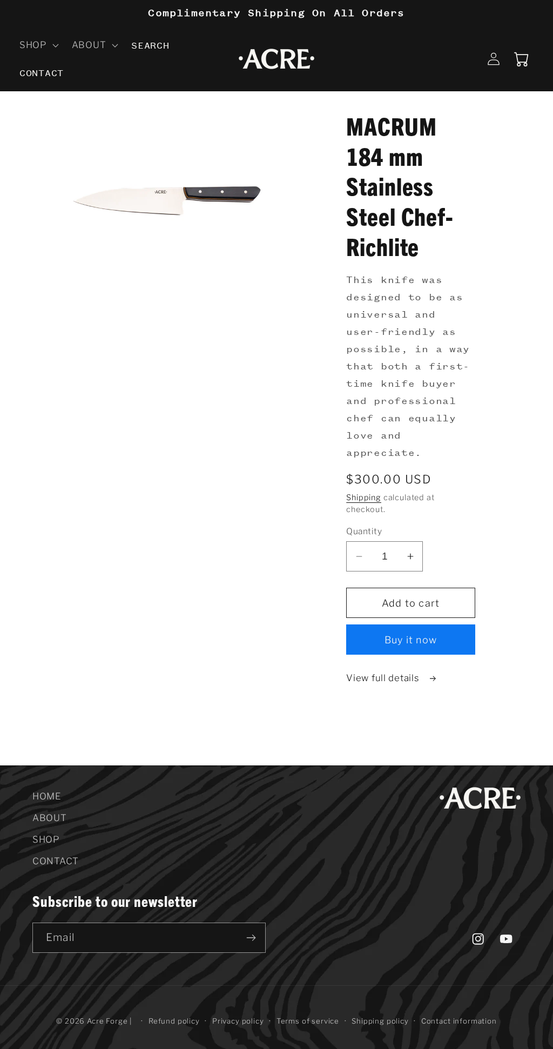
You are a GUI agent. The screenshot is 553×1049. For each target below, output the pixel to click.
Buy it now (411, 639)
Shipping (363, 497)
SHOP (45, 839)
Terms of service (307, 1021)
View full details (384, 678)
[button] (38, 44)
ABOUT (49, 817)
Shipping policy (380, 1021)
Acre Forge (107, 1021)
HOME (46, 796)
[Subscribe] (251, 938)
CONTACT (55, 861)
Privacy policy (238, 1021)
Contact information (459, 1021)
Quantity (364, 531)
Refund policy (174, 1021)
